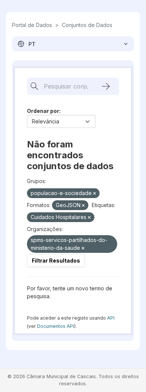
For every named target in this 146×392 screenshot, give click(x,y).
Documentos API (55, 326)
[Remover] (94, 193)
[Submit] (106, 86)
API (111, 318)
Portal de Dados (32, 25)
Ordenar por (43, 111)
